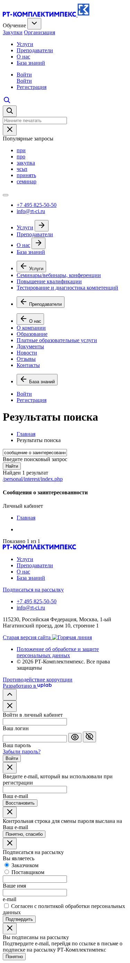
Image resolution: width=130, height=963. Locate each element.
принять (26, 175)
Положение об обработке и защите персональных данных (58, 652)
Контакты (28, 365)
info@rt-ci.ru (31, 211)
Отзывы (26, 359)
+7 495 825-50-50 (37, 205)
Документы (30, 346)
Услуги (25, 44)
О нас (23, 56)
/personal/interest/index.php (33, 479)
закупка (26, 163)
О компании (31, 328)
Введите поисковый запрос (35, 459)
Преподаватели (35, 50)
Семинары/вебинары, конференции (59, 275)
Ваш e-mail (15, 796)
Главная (26, 518)
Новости (27, 353)
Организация (39, 32)
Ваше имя (14, 886)
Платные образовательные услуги (57, 340)
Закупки (13, 32)
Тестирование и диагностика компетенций (67, 288)
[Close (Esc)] (10, 706)
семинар (26, 181)
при (21, 150)
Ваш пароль (17, 745)
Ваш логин (16, 728)
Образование (32, 334)
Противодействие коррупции (37, 679)
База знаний (31, 63)
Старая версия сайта (27, 637)
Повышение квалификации (49, 281)
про (21, 156)
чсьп (22, 169)
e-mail (9, 899)
